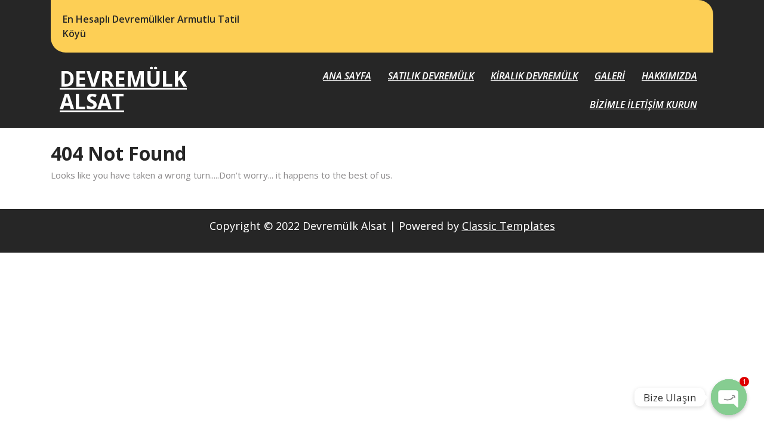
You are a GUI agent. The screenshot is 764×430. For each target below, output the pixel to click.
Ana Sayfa (347, 75)
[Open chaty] (729, 397)
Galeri (609, 75)
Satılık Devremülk (431, 75)
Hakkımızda (669, 75)
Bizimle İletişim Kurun (643, 104)
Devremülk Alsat (123, 90)
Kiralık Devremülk (534, 75)
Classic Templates (508, 226)
